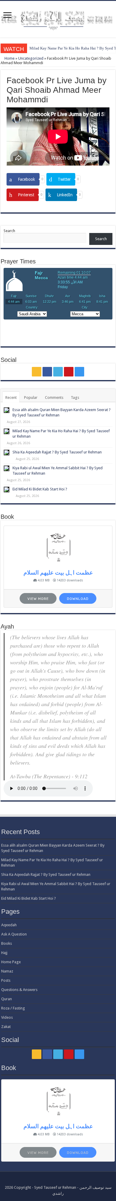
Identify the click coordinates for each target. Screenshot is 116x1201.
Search (9, 231)
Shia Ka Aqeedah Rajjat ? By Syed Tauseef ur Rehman (57, 452)
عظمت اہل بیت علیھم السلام (58, 572)
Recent (11, 397)
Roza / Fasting (13, 1008)
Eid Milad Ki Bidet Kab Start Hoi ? (39, 489)
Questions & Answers (19, 989)
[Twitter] (58, 371)
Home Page (11, 962)
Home (9, 58)
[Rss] (36, 371)
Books (6, 943)
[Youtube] (68, 371)
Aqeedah (9, 925)
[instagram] (79, 371)
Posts (5, 980)
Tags (75, 397)
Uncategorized (30, 58)
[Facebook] (47, 371)
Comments (54, 397)
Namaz (7, 971)
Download (78, 599)
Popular (30, 397)
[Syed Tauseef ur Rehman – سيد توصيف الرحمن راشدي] (58, 18)
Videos (7, 1017)
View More (38, 599)
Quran (6, 999)
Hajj (4, 952)
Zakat (6, 1026)
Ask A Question (14, 934)
